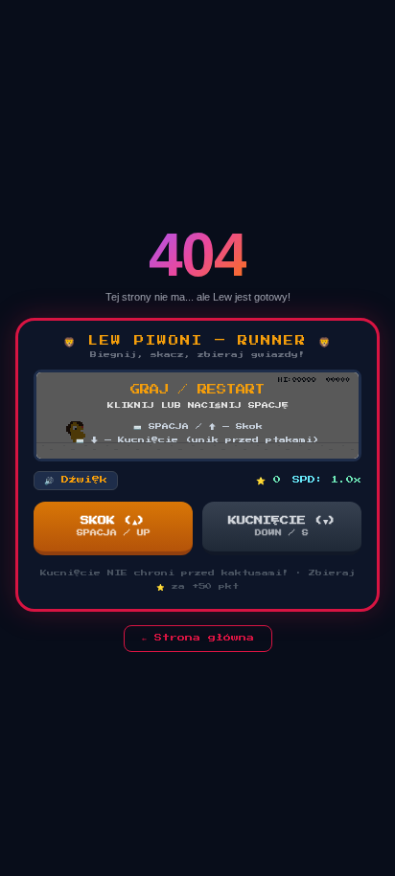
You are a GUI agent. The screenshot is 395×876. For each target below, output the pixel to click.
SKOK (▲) (114, 526)
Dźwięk (75, 479)
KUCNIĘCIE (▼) (282, 526)
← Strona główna (198, 637)
